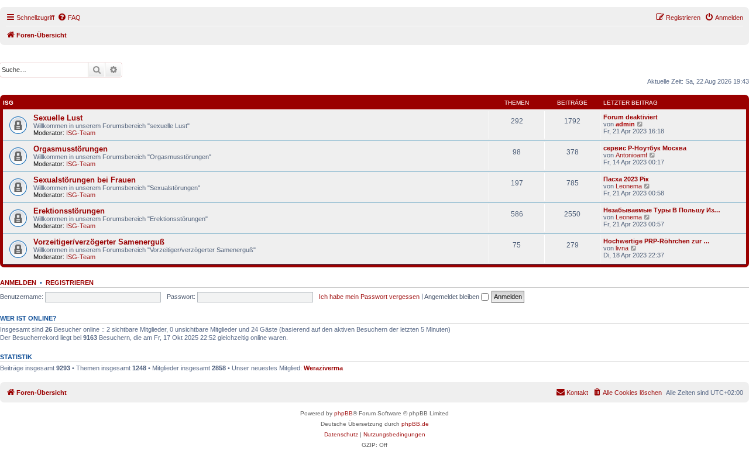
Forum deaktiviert (630, 117)
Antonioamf (631, 155)
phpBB (343, 413)
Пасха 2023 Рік (626, 179)
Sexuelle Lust (58, 117)
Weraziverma (323, 367)
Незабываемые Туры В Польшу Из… (661, 210)
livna (622, 248)
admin (625, 124)
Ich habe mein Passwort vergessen (369, 296)
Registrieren (70, 282)
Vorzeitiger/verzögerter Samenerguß (98, 242)
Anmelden (18, 282)
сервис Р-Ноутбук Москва (644, 148)
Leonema (629, 186)
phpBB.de (415, 424)
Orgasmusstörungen (70, 148)
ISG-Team (80, 132)
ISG (8, 102)
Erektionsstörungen (69, 211)
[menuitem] (69, 18)
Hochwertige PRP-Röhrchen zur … (656, 241)
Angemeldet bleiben (452, 296)
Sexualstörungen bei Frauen (84, 180)
